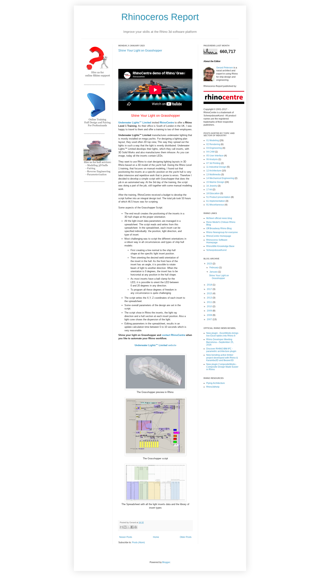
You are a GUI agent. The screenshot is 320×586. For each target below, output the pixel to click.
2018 (210, 284)
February (214, 267)
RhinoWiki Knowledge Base (220, 246)
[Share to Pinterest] (135, 527)
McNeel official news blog (219, 218)
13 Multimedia (213, 174)
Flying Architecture (215, 383)
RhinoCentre (167, 122)
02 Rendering (213, 144)
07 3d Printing (213, 163)
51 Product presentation (218, 197)
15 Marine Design (215, 182)
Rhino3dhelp (212, 387)
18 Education (213, 193)
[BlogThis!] (125, 527)
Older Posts (185, 537)
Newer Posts (125, 537)
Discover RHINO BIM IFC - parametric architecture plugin (221, 350)
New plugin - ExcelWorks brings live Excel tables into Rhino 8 (222, 334)
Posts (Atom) (138, 542)
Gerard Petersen (224, 67)
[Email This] (121, 527)
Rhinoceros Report (160, 17)
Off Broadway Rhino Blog (219, 228)
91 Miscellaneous (215, 204)
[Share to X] (128, 527)
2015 (210, 293)
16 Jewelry (211, 186)
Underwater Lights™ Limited (134, 122)
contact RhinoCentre (173, 335)
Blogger (166, 562)
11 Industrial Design (216, 167)
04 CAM (210, 151)
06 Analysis (212, 159)
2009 (210, 310)
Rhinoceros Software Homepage (216, 241)
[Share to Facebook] (132, 527)
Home (156, 537)
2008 (210, 315)
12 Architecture (213, 170)
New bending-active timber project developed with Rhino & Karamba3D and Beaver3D (222, 358)
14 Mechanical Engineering (220, 178)
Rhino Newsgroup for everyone (222, 232)
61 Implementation (215, 201)
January (213, 271)
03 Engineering (214, 148)
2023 (210, 263)
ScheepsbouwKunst (216, 250)
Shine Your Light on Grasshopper (140, 50)
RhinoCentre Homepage (218, 236)
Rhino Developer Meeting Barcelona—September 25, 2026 (220, 342)
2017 (210, 289)
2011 (210, 302)
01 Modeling (212, 140)
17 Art (209, 189)
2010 (210, 306)
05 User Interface (215, 155)
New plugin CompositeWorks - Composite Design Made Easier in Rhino (222, 367)
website (155, 345)
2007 (210, 319)
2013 (210, 297)
